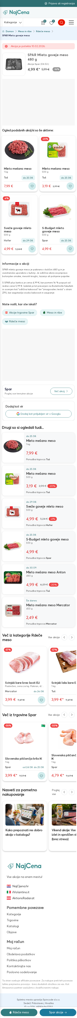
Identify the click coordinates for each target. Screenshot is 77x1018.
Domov (10, 31)
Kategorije (10, 22)
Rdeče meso (43, 31)
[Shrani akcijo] (32, 186)
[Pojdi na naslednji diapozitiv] (72, 637)
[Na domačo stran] (24, 866)
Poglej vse (56, 792)
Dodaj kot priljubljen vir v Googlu (41, 413)
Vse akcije (54, 637)
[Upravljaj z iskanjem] (61, 22)
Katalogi (13, 926)
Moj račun (13, 948)
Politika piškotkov (19, 960)
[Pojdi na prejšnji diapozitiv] (64, 637)
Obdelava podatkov (21, 954)
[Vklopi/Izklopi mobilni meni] (71, 22)
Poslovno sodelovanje (22, 972)
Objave (12, 932)
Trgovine (13, 920)
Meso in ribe (25, 31)
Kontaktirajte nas (19, 966)
